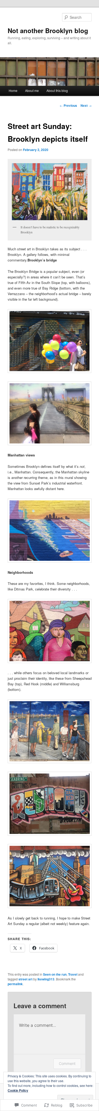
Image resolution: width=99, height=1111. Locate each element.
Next (86, 105)
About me (32, 90)
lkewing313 (45, 979)
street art (25, 979)
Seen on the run (55, 974)
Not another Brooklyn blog (48, 30)
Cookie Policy (18, 1090)
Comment (67, 1063)
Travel (72, 974)
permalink (15, 983)
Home (13, 90)
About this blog (57, 90)
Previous (68, 105)
